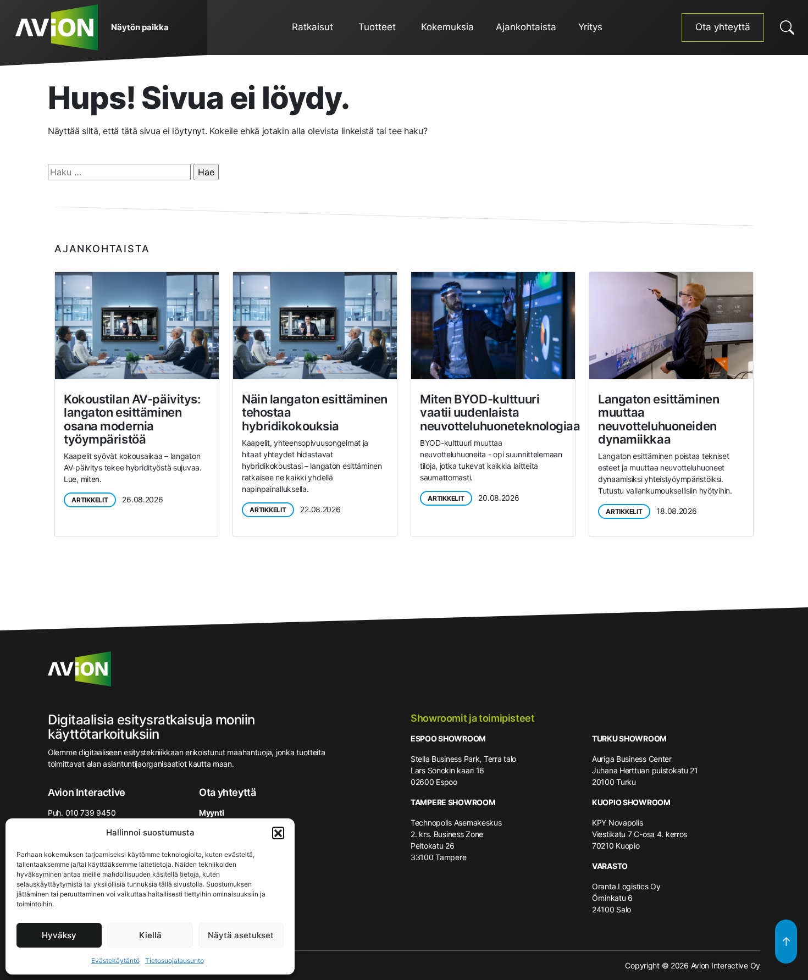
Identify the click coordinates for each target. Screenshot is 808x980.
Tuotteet (377, 26)
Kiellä (150, 935)
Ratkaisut (312, 26)
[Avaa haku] (787, 27)
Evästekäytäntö (115, 960)
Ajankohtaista (526, 26)
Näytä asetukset (241, 935)
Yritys (590, 26)
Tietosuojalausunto (174, 960)
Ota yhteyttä (722, 26)
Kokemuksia (447, 26)
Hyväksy (59, 935)
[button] (278, 832)
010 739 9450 (90, 812)
